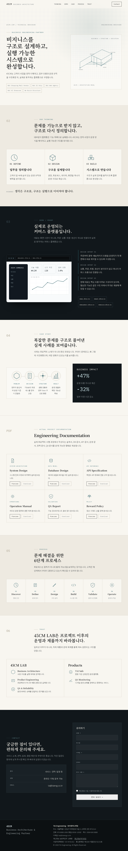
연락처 (78, 762)
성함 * (78, 733)
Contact (117, 4)
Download (27, 484)
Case (73, 4)
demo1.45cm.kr (99, 299)
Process (81, 4)
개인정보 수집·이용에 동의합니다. (90, 791)
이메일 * (79, 752)
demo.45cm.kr (85, 299)
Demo (66, 4)
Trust (89, 4)
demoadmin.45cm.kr (87, 305)
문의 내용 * (80, 772)
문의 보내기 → (97, 797)
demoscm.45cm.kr (105, 305)
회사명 (78, 743)
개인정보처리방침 (80, 838)
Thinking (57, 4)
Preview (15, 484)
